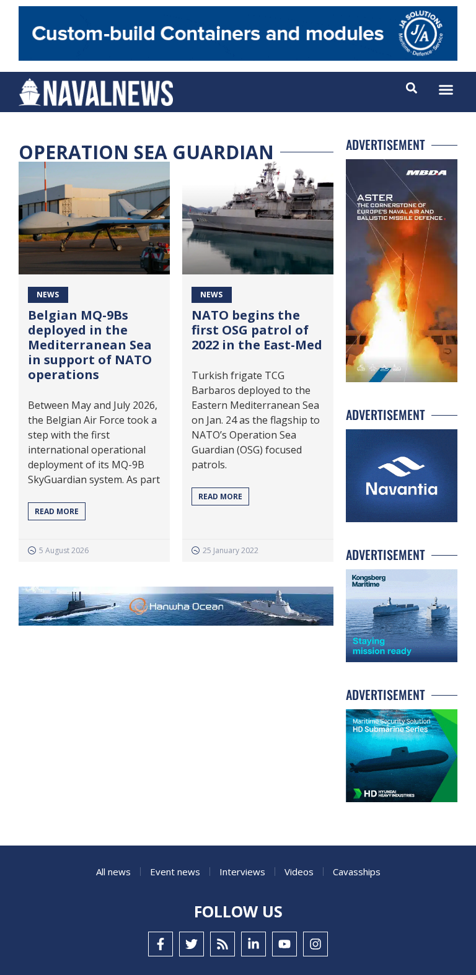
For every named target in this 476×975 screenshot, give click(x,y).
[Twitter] (191, 944)
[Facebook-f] (160, 944)
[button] (446, 90)
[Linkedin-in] (253, 944)
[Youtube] (284, 944)
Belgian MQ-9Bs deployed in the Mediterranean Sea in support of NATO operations (90, 345)
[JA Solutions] (238, 57)
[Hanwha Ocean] (176, 609)
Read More (57, 511)
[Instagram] (315, 944)
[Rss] (222, 944)
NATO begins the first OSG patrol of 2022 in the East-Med (257, 330)
